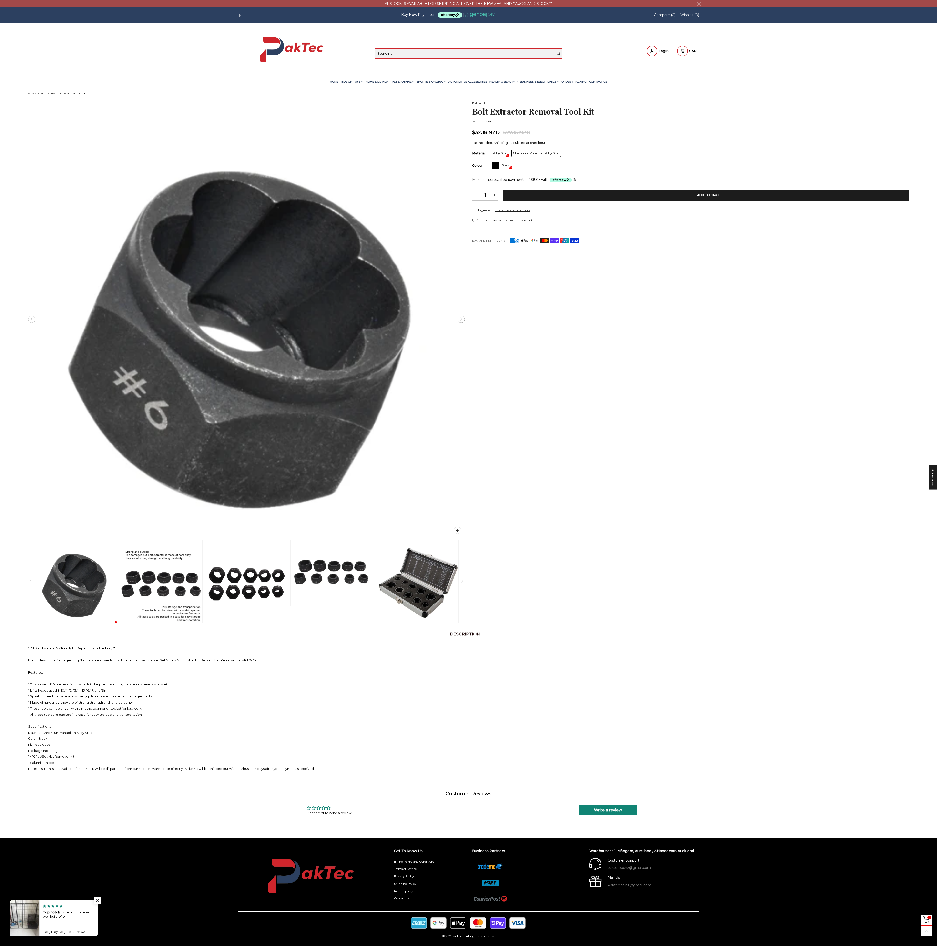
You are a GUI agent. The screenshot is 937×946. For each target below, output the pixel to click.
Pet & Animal (402, 81)
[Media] (457, 530)
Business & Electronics (538, 81)
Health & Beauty (502, 81)
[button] (31, 319)
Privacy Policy (404, 876)
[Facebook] (239, 15)
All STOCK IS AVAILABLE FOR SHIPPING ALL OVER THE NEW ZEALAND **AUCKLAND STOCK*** (468, 3)
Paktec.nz (479, 103)
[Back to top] (926, 931)
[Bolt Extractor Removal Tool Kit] (246, 319)
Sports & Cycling (430, 81)
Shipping (501, 143)
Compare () (664, 15)
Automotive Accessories (467, 81)
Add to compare (488, 220)
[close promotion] (699, 3)
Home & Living (376, 81)
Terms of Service (405, 869)
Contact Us (598, 81)
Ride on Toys (351, 81)
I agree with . (504, 210)
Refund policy (403, 891)
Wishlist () (689, 15)
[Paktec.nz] (293, 50)
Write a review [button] (608, 810)
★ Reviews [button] (933, 477)
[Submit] (558, 53)
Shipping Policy (405, 884)
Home (334, 81)
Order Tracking (574, 81)
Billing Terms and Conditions (414, 861)
